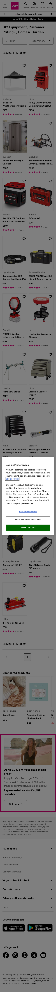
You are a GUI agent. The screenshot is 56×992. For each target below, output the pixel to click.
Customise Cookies (28, 511)
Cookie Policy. (12, 478)
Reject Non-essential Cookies (28, 519)
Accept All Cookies (27, 528)
